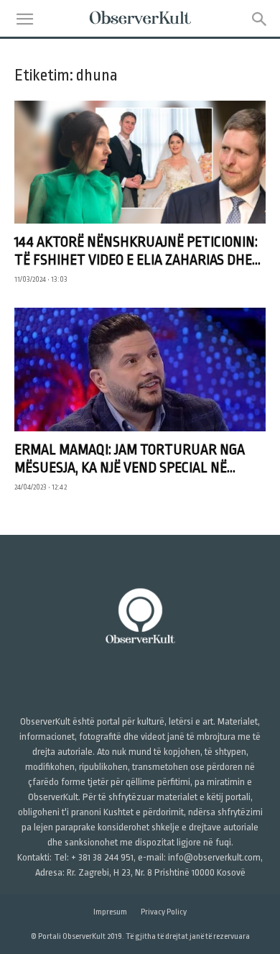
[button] (24, 19)
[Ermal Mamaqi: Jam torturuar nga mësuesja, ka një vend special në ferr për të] (140, 369)
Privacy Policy (164, 912)
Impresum (110, 912)
